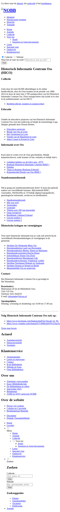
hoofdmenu (46, 3)
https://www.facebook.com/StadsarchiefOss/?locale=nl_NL (33, 321)
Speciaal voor (13, 47)
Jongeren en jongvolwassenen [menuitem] (31, 446)
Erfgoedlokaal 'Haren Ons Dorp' (21, 255)
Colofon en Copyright (16, 408)
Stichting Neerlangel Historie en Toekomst (25, 263)
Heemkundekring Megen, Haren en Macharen (27, 250)
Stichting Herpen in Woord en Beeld (23, 265)
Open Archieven (14, 212)
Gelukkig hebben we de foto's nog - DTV (25, 162)
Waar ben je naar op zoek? (13, 60)
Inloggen (11, 17)
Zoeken (10, 461)
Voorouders (12, 205)
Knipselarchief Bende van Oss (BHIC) (24, 172)
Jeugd (14, 39)
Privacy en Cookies (15, 406)
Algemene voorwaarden (17, 381)
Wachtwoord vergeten (16, 19)
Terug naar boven (9, 328)
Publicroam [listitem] (17, 506)
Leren (9, 44)
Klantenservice (13, 52)
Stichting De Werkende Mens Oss (22, 245)
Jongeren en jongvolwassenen (25, 42)
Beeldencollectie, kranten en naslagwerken (25, 104)
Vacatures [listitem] (16, 503)
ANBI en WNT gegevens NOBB (21, 394)
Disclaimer (11, 415)
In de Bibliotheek (14, 364)
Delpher (10, 167)
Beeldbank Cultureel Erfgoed (20, 215)
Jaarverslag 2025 (14, 389)
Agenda (10, 32)
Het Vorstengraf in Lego (17, 134)
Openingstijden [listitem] (19, 501)
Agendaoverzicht (14, 340)
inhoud (20, 3)
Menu (9, 431)
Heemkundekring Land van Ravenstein (24, 248)
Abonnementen (13, 357)
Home (15, 433)
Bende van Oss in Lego (17, 132)
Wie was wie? (13, 202)
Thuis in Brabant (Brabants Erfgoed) (23, 169)
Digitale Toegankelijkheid (18, 418)
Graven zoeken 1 (14, 218)
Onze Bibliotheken (15, 369)
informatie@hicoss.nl (17, 296)
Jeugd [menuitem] (20, 443)
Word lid (10, 22)
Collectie (11, 34)
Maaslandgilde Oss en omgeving (21, 268)
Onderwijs (11, 49)
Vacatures (11, 345)
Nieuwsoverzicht (14, 342)
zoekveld (31, 3)
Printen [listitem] (15, 498)
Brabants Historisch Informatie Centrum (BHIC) (28, 164)
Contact (10, 362)
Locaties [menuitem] (10, 425)
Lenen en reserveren (16, 359)
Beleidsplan (12, 391)
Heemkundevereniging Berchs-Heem (23, 253)
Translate (11, 24)
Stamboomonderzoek (16, 200)
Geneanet (11, 207)
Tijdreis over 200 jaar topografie (21, 210)
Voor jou (10, 37)
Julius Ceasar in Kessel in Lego (20, 139)
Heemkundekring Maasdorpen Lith (22, 258)
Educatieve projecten (16, 129)
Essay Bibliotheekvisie (17, 384)
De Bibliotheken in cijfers (18, 386)
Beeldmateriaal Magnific (17, 411)
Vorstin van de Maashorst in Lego (21, 137)
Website (10, 482)
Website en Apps (14, 367)
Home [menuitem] (9, 423)
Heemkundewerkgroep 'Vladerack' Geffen (25, 260)
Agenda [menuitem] (10, 508)
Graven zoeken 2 (14, 220)
